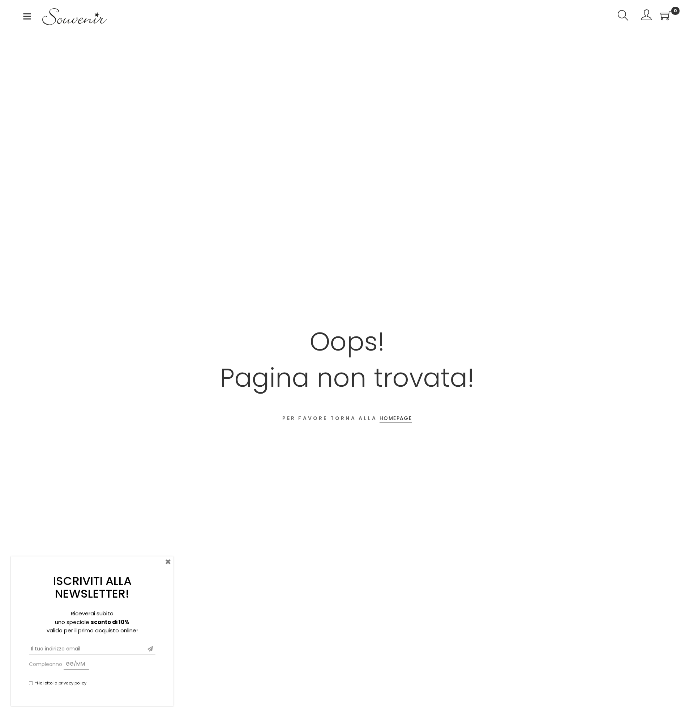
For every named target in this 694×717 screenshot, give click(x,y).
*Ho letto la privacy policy (60, 683)
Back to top (680, 698)
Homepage (396, 418)
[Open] (27, 18)
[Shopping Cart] (665, 16)
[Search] (623, 16)
